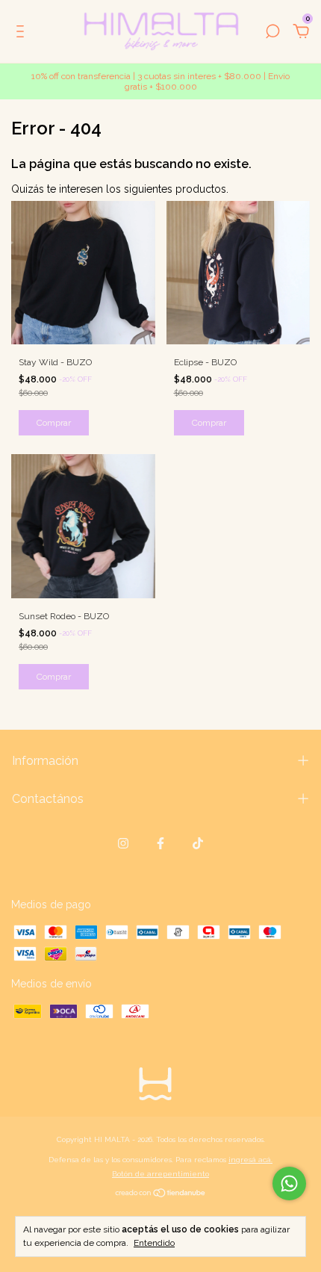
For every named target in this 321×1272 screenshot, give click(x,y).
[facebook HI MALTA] (160, 843)
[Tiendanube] (161, 1194)
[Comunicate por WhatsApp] (289, 1183)
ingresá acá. (250, 1159)
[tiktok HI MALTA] (198, 843)
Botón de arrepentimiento (160, 1174)
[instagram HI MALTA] (123, 843)
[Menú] (22, 33)
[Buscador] (272, 33)
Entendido (154, 1243)
